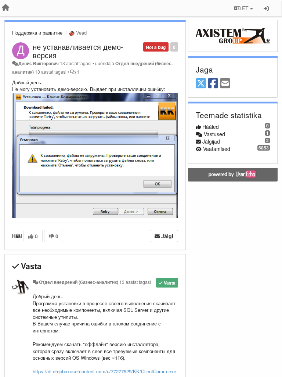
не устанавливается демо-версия (78, 50)
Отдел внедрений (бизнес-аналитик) (78, 282)
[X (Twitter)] (201, 83)
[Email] (225, 83)
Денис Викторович (38, 63)
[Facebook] (213, 83)
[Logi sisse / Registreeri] (266, 8)
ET (245, 8)
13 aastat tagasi (135, 282)
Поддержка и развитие (37, 32)
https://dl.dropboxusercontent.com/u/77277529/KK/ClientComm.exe (104, 371)
